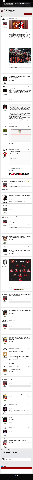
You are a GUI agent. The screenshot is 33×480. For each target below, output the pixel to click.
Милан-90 (7, 11)
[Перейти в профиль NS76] (5, 370)
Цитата (13, 80)
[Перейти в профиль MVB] (5, 79)
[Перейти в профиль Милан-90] (2, 11)
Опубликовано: (13, 18)
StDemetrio (5, 126)
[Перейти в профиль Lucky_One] (5, 443)
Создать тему (21, 13)
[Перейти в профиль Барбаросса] (5, 90)
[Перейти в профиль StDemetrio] (5, 130)
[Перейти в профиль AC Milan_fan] (5, 340)
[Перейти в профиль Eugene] (5, 409)
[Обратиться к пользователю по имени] (9, 64)
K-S (5, 309)
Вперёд (9, 449)
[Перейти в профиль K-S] (5, 313)
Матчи (14, 11)
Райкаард (5, 234)
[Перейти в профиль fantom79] (5, 209)
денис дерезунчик (5, 349)
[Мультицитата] (11, 64)
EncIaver (5, 246)
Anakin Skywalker (5, 257)
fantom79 (5, 205)
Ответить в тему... (8, 459)
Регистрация (26, 3)
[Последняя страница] (11, 16)
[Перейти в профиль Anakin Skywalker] (5, 262)
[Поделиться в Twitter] (1, 466)
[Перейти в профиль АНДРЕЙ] (5, 154)
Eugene (5, 404)
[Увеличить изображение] (20, 55)
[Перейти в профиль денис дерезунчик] (5, 354)
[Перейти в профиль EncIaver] (5, 250)
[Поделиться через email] (4, 466)
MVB (5, 74)
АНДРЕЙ (5, 149)
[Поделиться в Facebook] (2, 466)
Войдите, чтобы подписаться (5, 9)
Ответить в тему (28, 13)
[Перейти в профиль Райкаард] (5, 239)
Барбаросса (5, 86)
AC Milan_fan (5, 336)
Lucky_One (5, 438)
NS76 (5, 366)
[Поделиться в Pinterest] (5, 466)
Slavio (5, 193)
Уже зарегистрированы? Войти (19, 3)
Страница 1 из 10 (14, 16)
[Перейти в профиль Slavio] (5, 198)
